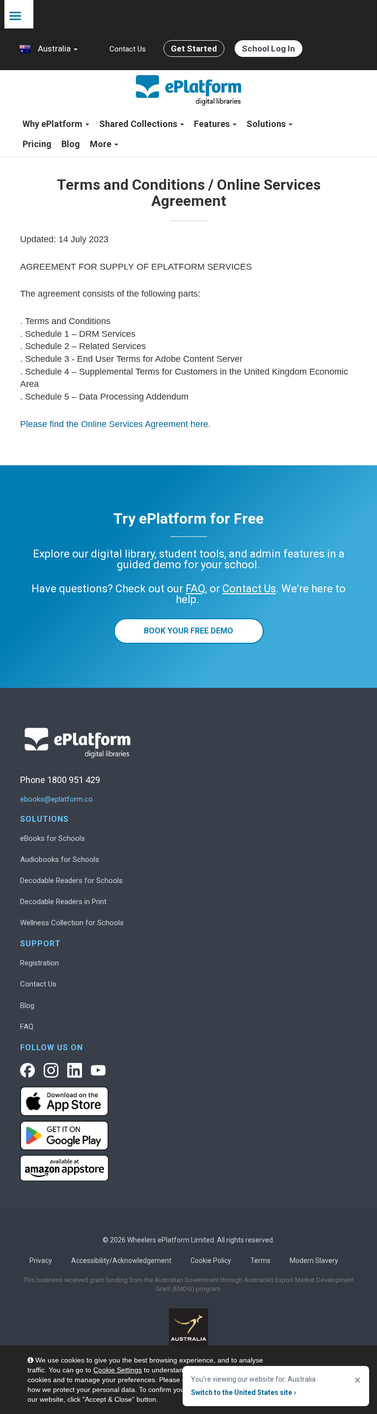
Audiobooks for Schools (59, 859)
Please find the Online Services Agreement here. (115, 424)
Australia (54, 48)
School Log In (268, 48)
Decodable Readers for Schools (71, 880)
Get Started (194, 48)
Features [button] (213, 124)
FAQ (26, 1027)
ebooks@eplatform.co (56, 799)
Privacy (40, 1260)
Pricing (37, 144)
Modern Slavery (314, 1260)
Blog (70, 144)
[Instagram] (51, 1070)
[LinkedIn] (74, 1070)
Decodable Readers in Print (63, 902)
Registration (39, 963)
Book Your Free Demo (188, 630)
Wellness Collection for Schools (72, 923)
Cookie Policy (210, 1260)
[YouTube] (98, 1070)
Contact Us (127, 49)
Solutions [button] (267, 124)
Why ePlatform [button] (53, 124)
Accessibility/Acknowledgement (121, 1260)
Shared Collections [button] (139, 124)
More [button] (101, 144)
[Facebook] (27, 1070)
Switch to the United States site (243, 1392)
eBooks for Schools (52, 838)
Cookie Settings (117, 1370)
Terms (260, 1260)
